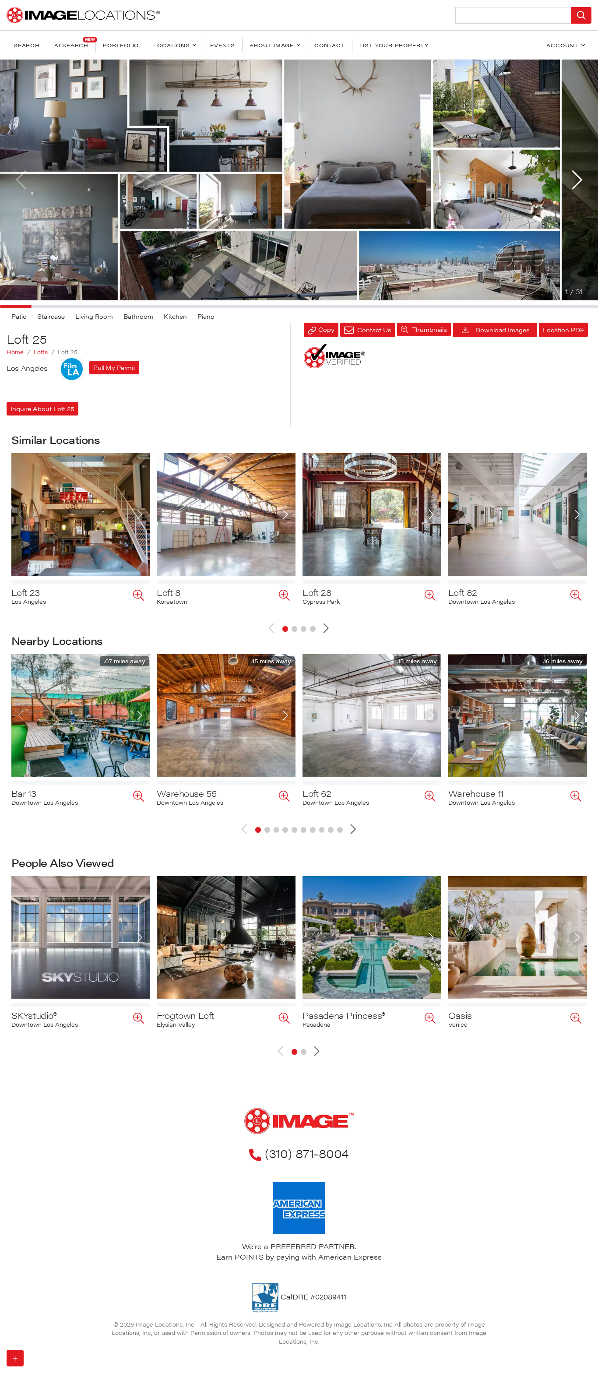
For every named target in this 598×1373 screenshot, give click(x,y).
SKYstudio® (34, 1015)
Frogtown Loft (185, 1015)
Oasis (460, 1015)
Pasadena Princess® (344, 1015)
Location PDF (563, 329)
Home (15, 352)
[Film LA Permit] (72, 369)
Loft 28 (317, 592)
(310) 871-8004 (306, 1153)
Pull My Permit (114, 367)
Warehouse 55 (186, 793)
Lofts (41, 352)
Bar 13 (23, 793)
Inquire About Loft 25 (42, 408)
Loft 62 (317, 793)
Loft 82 (462, 592)
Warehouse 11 (475, 793)
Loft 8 (169, 592)
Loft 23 (25, 592)
